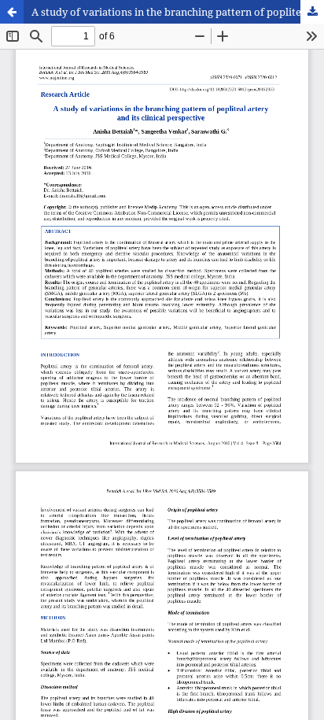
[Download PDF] (312, 12)
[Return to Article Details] (12, 12)
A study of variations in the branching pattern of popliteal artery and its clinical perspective (177, 12)
